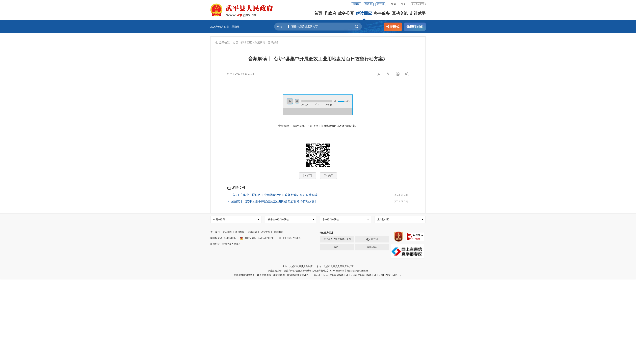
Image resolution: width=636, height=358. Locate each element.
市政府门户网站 (330, 219)
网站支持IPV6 (418, 4)
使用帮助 (239, 232)
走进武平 (418, 13)
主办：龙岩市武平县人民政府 (297, 266)
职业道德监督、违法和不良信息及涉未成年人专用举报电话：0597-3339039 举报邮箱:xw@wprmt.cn (318, 270)
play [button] (290, 101)
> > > (256, 42)
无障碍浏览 (414, 27)
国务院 (356, 4)
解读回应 (364, 13)
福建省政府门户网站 (278, 219)
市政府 (380, 4)
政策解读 (260, 42)
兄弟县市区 (383, 219)
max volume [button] (347, 101)
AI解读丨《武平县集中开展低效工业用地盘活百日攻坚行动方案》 (274, 201)
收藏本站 (278, 232)
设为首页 (265, 232)
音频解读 (273, 42)
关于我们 (215, 232)
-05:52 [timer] (328, 105)
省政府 (368, 4)
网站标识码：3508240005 (223, 238)
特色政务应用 (327, 232)
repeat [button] (317, 104)
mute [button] (335, 101)
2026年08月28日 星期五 (224, 26)
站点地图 (227, 232)
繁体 (393, 4)
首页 (318, 13)
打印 (310, 175)
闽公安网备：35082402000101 (259, 238)
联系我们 (252, 232)
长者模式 (392, 27)
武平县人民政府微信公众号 (337, 239)
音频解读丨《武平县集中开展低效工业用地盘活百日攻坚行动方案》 (318, 58)
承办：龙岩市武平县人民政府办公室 (335, 266)
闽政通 (374, 239)
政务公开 (346, 13)
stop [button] (297, 101)
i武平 (336, 247)
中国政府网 (219, 219)
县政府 (330, 13)
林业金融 (372, 247)
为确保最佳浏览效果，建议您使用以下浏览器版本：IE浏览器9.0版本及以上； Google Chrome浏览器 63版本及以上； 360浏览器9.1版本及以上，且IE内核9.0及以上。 (318, 275)
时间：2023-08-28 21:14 (240, 73)
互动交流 (400, 13)
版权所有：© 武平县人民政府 (225, 244)
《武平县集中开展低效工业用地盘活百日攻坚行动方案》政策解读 (274, 195)
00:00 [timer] (304, 105)
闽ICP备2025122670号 (290, 238)
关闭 (330, 175)
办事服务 (382, 13)
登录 (403, 4)
